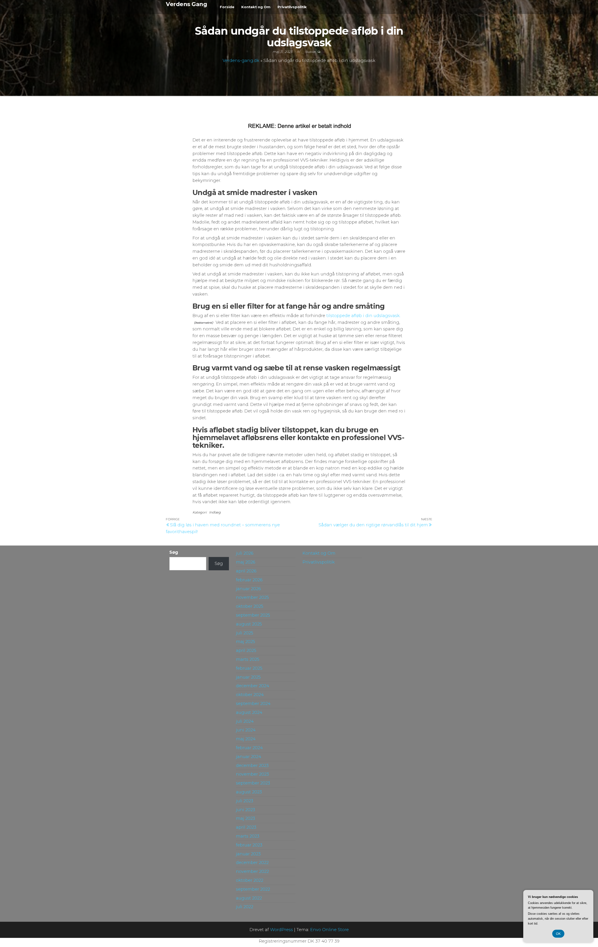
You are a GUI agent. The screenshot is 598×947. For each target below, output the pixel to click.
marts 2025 (247, 659)
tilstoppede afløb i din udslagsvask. (363, 315)
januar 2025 (248, 677)
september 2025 (253, 615)
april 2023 (246, 827)
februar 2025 (249, 668)
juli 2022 (244, 906)
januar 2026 (248, 588)
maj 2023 (245, 818)
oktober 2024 (250, 694)
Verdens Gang (186, 4)
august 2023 (249, 792)
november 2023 (252, 774)
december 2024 (252, 685)
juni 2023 (245, 809)
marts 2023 (247, 836)
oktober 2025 (249, 606)
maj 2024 (246, 738)
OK (558, 934)
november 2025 (252, 597)
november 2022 (252, 871)
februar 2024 (249, 747)
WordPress (281, 929)
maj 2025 (245, 641)
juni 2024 (246, 730)
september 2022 (253, 889)
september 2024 (253, 703)
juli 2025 (244, 633)
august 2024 (249, 712)
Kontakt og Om (256, 7)
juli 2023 (244, 800)
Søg (173, 552)
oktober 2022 (249, 880)
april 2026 (246, 571)
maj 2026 (245, 562)
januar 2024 (248, 756)
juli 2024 (245, 721)
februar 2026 (249, 579)
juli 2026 (244, 553)
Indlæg (215, 512)
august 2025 (249, 624)
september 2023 (253, 783)
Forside (227, 7)
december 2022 (252, 862)
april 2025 (246, 650)
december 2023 (252, 765)
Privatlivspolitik (292, 7)
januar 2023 (248, 854)
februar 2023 (249, 845)
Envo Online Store (329, 929)
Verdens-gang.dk (241, 60)
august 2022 (249, 898)
